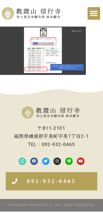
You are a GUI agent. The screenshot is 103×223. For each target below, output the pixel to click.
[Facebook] (34, 161)
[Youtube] (80, 161)
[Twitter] (45, 161)
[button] (94, 13)
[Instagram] (57, 161)
